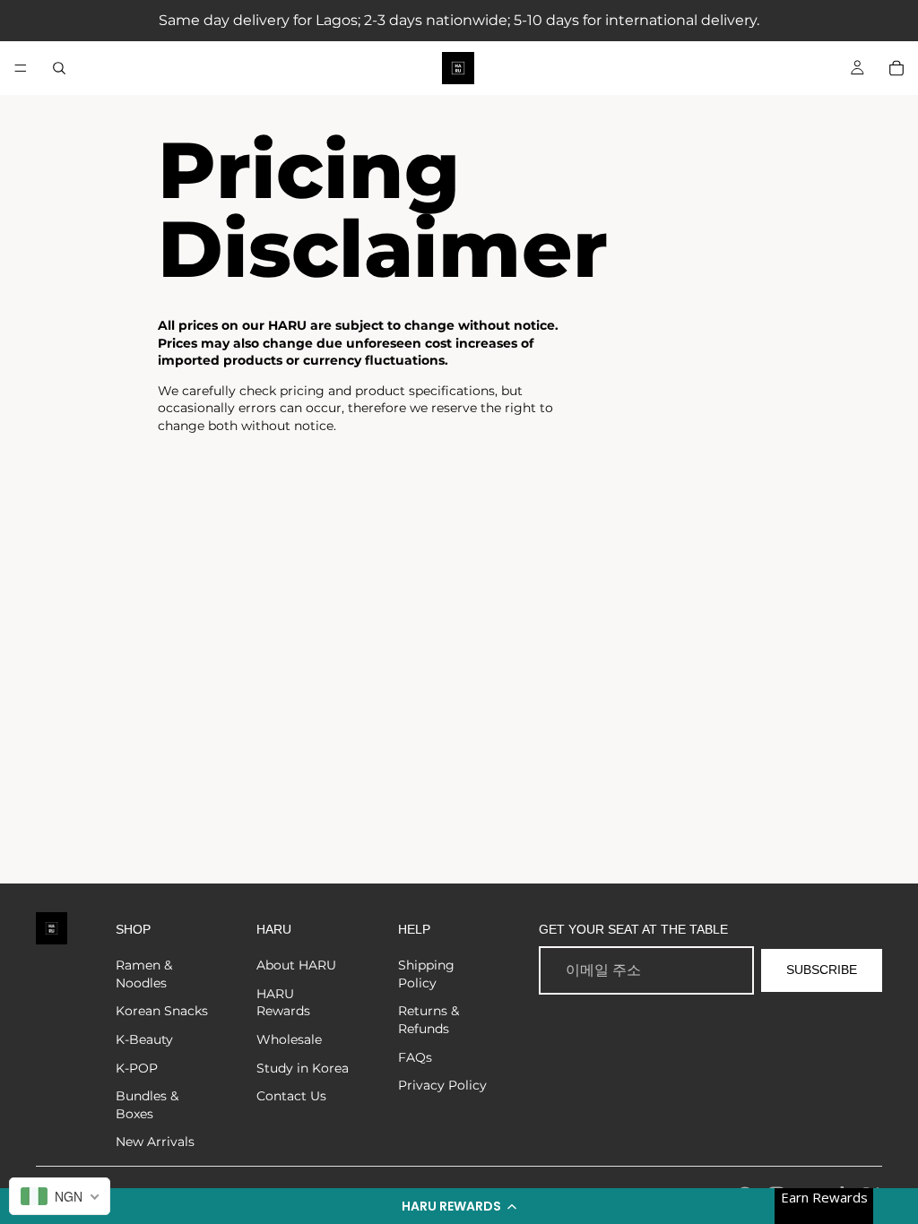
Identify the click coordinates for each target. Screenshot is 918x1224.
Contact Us (291, 1096)
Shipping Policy (426, 974)
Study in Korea (302, 1068)
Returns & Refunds (428, 1020)
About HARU (296, 965)
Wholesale (289, 1039)
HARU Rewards (283, 1003)
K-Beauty (144, 1039)
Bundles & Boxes (147, 1105)
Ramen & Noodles (144, 974)
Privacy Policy (442, 1085)
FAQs (415, 1057)
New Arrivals (155, 1141)
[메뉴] (20, 68)
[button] (459, 1206)
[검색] (59, 68)
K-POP (137, 1068)
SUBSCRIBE (821, 969)
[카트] (896, 68)
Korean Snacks (162, 1011)
